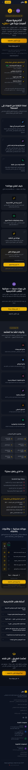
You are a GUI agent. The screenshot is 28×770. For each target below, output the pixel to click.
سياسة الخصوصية (23, 754)
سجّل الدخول (7, 268)
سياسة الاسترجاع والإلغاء (22, 756)
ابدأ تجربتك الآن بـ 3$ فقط (14, 582)
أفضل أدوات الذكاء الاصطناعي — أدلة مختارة (18, 701)
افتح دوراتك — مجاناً (13, 575)
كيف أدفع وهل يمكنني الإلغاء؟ (17, 640)
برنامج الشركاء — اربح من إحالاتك (20, 713)
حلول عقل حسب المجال (22, 704)
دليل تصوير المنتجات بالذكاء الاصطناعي (19, 707)
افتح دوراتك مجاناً (13, 46)
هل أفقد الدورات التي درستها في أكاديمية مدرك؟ (15, 609)
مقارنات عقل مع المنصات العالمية (20, 700)
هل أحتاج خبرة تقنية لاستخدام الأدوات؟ (15, 635)
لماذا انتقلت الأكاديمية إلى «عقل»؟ (16, 624)
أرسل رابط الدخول (13, 265)
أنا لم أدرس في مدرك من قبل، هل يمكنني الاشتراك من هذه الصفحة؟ (15, 629)
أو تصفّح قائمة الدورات (14, 55)
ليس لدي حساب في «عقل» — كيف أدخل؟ (15, 619)
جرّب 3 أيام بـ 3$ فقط (14, 40)
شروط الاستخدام (24, 752)
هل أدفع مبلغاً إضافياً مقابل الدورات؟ (16, 614)
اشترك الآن (8, 2)
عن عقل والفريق (23, 710)
